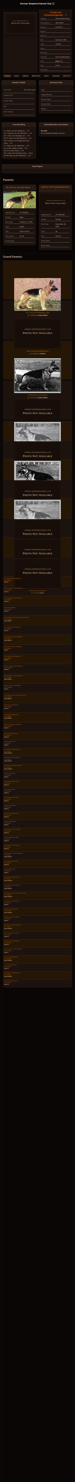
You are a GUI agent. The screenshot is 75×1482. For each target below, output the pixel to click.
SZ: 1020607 (7, 823)
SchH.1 (6, 630)
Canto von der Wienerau (15, 131)
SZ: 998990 (7, 735)
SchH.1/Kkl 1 (8, 761)
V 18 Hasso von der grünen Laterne (15, 695)
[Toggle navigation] (53, 3)
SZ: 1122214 (7, 706)
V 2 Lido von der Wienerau (11, 813)
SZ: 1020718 (7, 982)
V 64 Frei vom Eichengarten (11, 941)
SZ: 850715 (7, 839)
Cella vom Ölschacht (9, 773)
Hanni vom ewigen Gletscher (13, 724)
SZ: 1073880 (7, 950)
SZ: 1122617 (7, 926)
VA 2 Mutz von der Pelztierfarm (12, 925)
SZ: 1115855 (7, 716)
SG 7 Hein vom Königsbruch (12, 578)
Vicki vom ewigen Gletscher (37, 590)
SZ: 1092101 (8, 629)
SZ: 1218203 (8, 697)
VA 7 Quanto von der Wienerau (13, 675)
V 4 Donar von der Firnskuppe (12, 829)
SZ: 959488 (7, 799)
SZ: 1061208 (8, 726)
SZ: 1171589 (7, 934)
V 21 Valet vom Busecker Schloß (13, 765)
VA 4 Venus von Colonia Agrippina (13, 853)
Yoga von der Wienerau (15, 146)
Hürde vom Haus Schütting (12, 685)
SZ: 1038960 (8, 619)
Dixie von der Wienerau (17, 156)
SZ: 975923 (7, 648)
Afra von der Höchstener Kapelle (13, 949)
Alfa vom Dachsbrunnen (10, 981)
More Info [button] (66, 76)
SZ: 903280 (7, 847)
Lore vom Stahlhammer (10, 965)
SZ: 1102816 (8, 580)
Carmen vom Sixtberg (10, 805)
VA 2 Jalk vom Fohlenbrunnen (12, 749)
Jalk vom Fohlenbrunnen (17, 153)
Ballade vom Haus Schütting (11, 917)
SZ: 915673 (7, 855)
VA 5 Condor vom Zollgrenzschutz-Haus (16, 617)
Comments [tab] (56, 76)
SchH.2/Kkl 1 (8, 679)
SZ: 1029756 (8, 590)
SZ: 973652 (7, 751)
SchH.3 (6, 591)
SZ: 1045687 (7, 966)
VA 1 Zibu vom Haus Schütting (13, 637)
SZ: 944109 (7, 767)
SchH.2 (6, 582)
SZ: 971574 (7, 638)
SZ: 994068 (7, 791)
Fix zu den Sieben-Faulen (13, 148)
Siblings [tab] (25, 76)
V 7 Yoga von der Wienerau (12, 627)
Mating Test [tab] (36, 76)
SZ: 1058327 (8, 599)
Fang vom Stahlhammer (11, 714)
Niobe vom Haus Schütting (11, 837)
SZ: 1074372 (8, 609)
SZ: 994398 (7, 807)
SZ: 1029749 (7, 815)
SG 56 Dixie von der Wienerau (12, 757)
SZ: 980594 (7, 759)
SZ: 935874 (7, 783)
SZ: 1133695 (7, 677)
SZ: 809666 (7, 831)
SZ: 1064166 (7, 958)
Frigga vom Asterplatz (10, 821)
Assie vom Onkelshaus (11, 705)
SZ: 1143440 (8, 687)
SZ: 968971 (7, 743)
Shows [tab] (16, 76)
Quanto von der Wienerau (17, 133)
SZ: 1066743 (7, 942)
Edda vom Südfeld (9, 607)
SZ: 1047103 (7, 910)
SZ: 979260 (7, 775)
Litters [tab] (46, 76)
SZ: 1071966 (7, 918)
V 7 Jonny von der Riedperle (12, 845)
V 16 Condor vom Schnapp (11, 797)
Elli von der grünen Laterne (11, 933)
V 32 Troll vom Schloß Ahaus (13, 598)
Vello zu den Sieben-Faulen (11, 781)
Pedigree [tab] (7, 76)
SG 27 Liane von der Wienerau (13, 588)
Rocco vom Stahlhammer (11, 957)
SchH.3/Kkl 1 (8, 621)
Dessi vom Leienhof (9, 789)
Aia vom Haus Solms (11, 151)
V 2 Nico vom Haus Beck (11, 909)
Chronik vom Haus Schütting (13, 646)
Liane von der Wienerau (18, 138)
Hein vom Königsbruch (16, 136)
